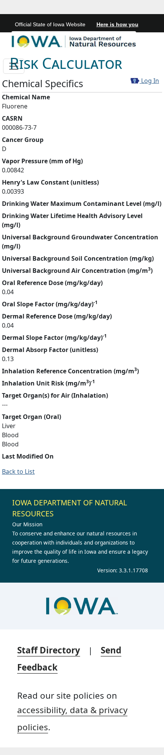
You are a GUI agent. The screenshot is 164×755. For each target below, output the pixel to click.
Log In (149, 80)
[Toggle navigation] (13, 66)
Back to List (18, 471)
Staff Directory (48, 650)
